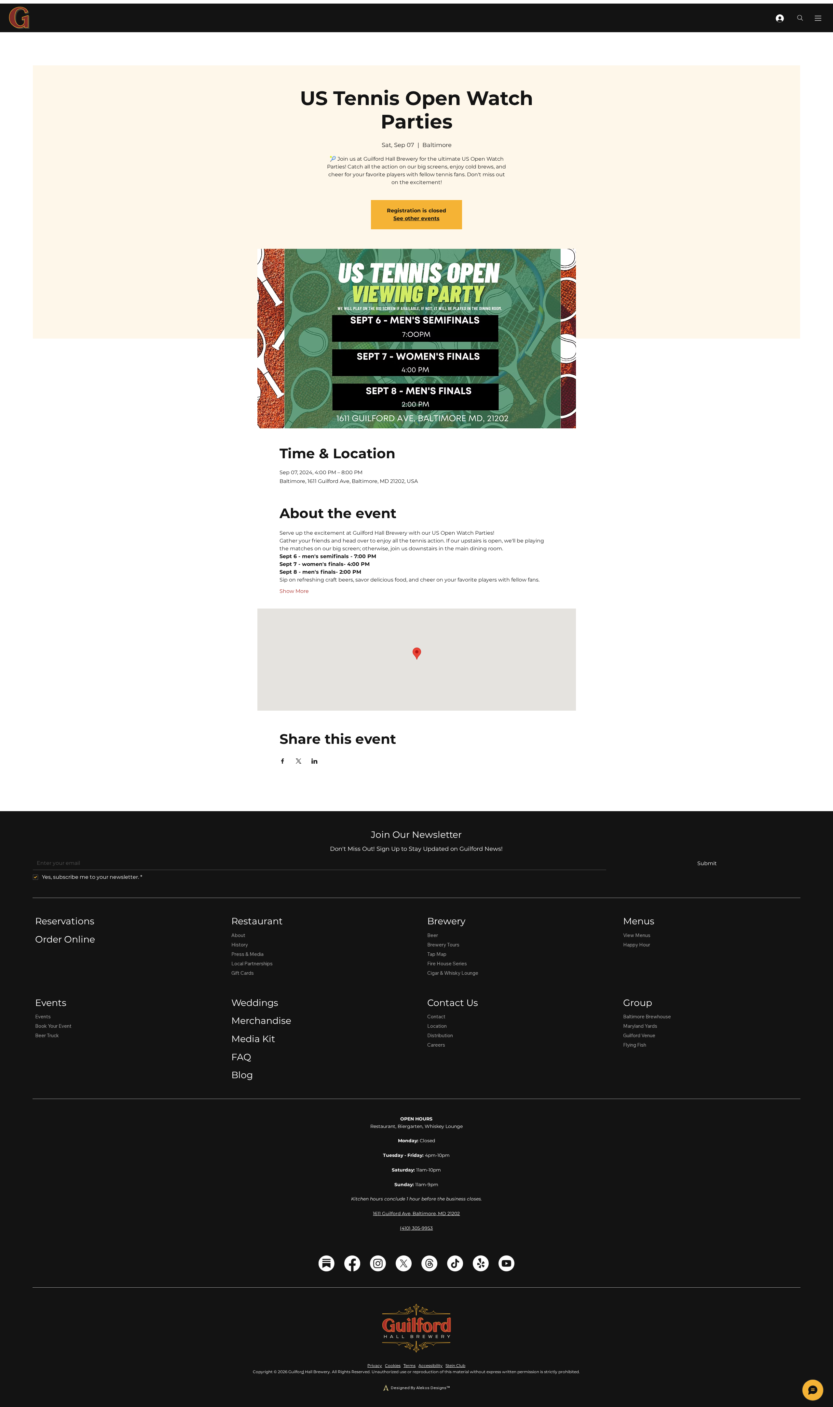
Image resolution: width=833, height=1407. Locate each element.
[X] (404, 1263)
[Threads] (429, 1263)
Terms (409, 1365)
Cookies (393, 1365)
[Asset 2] (327, 1263)
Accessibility (430, 1365)
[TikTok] (455, 1263)
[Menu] (818, 18)
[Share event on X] (298, 761)
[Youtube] (506, 1263)
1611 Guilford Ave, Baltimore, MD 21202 (416, 1213)
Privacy (374, 1365)
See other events (416, 218)
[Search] (800, 18)
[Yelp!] (481, 1263)
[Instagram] (378, 1263)
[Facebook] (352, 1263)
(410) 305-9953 (416, 1228)
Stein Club (455, 1365)
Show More (294, 591)
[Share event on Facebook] (283, 761)
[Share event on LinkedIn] (314, 761)
